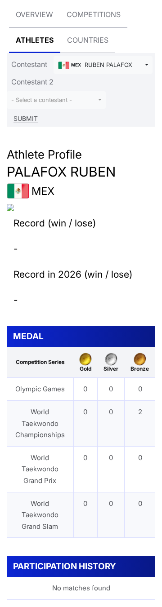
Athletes (35, 39)
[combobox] (103, 65)
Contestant (29, 64)
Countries (87, 39)
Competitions (94, 14)
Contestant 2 (32, 81)
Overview (34, 14)
